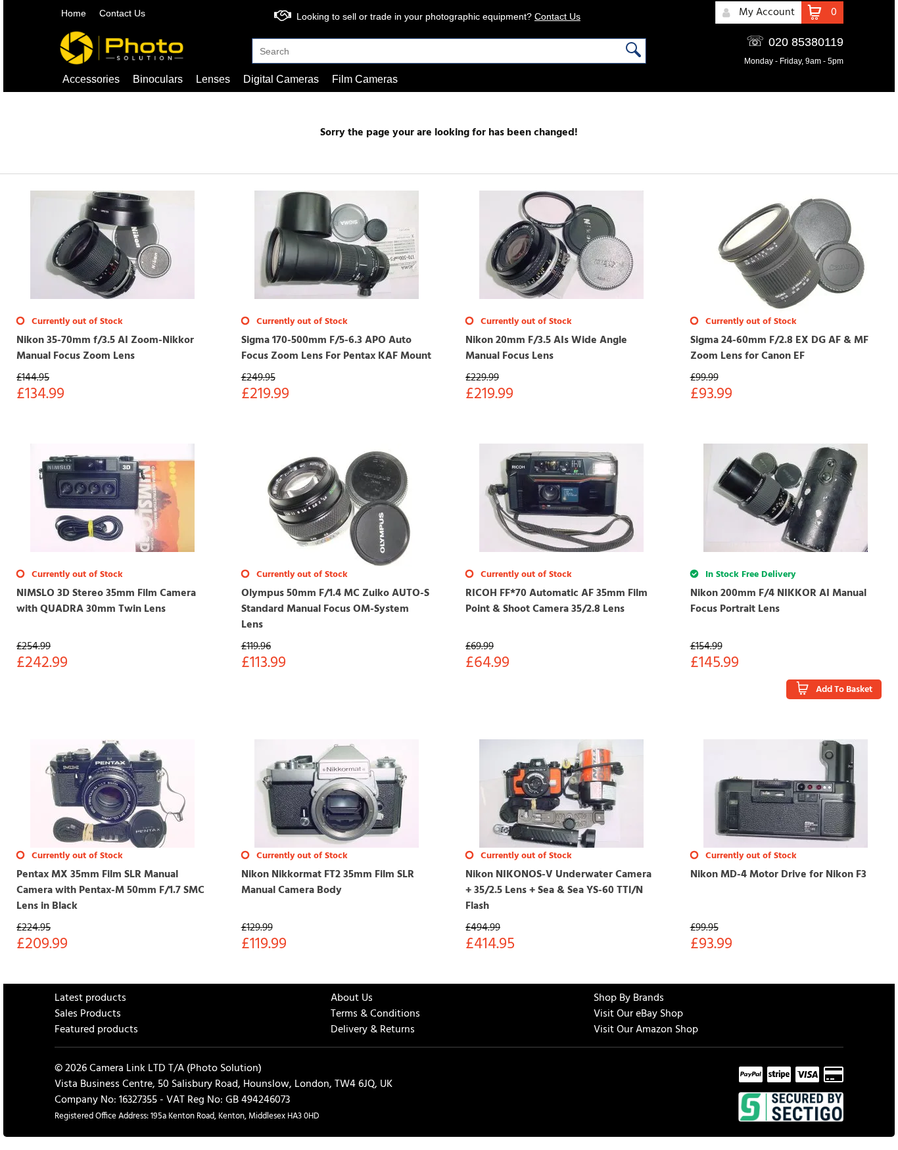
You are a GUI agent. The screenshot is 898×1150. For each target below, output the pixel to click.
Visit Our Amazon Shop (646, 1029)
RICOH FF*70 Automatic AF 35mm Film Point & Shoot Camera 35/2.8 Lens (556, 601)
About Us (352, 998)
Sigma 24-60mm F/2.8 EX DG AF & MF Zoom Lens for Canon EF (779, 348)
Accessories (91, 79)
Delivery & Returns (373, 1029)
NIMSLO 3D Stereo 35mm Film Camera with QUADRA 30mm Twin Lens (106, 601)
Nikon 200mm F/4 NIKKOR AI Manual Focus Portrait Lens (778, 601)
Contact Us (122, 13)
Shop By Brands (629, 998)
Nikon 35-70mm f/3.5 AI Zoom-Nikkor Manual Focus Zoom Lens (105, 348)
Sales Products (88, 1014)
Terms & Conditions (375, 1014)
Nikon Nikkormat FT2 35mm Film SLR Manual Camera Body (327, 882)
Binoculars (158, 79)
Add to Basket (844, 689)
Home (73, 13)
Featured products (96, 1029)
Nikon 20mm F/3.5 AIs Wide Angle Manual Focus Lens (546, 348)
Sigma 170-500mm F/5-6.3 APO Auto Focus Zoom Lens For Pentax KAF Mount (336, 348)
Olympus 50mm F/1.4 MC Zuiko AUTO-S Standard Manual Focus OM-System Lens (335, 609)
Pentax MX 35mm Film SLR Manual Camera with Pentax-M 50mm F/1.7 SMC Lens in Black (110, 890)
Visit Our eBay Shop (638, 1014)
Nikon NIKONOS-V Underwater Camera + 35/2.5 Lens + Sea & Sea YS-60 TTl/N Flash (558, 890)
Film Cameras (365, 79)
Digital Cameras (281, 79)
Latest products (90, 998)
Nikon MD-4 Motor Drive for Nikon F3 (778, 874)
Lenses (213, 79)
